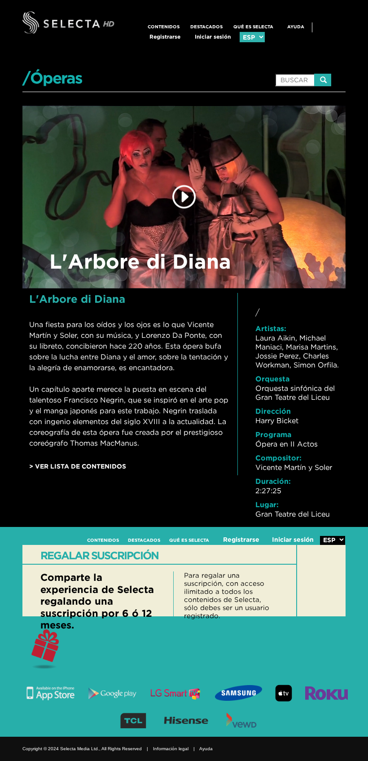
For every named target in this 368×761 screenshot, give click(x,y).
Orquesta (272, 379)
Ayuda (295, 26)
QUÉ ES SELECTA (253, 26)
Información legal (170, 748)
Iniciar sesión (213, 37)
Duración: (273, 481)
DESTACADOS (206, 26)
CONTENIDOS (164, 26)
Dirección (273, 411)
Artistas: (270, 328)
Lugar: (267, 504)
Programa (273, 434)
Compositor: (278, 458)
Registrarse (164, 37)
